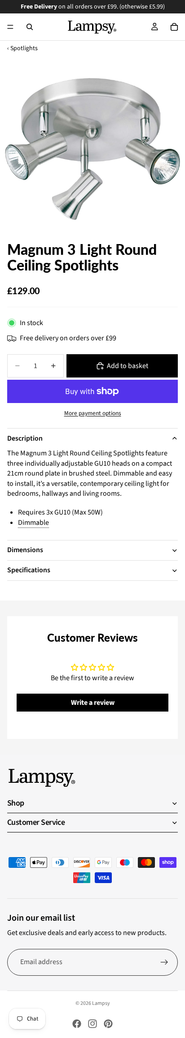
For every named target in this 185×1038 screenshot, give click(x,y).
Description (25, 438)
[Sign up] (164, 962)
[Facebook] (76, 1023)
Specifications (28, 570)
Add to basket (127, 366)
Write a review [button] (93, 703)
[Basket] (174, 27)
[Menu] (10, 27)
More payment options (92, 413)
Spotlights (24, 48)
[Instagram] (92, 1023)
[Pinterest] (108, 1023)
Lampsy (101, 1003)
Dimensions (25, 550)
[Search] (30, 27)
